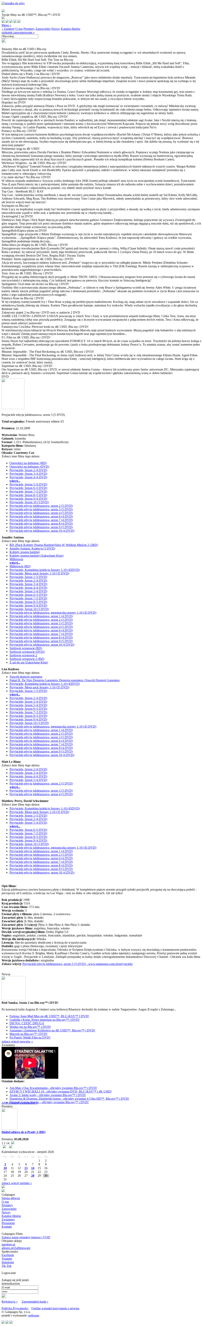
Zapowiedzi (42, 28)
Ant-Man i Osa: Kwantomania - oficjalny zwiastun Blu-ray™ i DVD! (53, 1088)
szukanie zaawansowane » (18, 32)
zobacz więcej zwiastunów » (19, 1102)
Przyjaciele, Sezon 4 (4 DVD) (28, 477)
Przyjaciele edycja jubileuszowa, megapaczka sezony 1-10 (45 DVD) (53, 612)
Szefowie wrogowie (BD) (26, 648)
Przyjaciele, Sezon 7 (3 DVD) (28, 491)
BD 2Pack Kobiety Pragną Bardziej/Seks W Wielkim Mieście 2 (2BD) (54, 545)
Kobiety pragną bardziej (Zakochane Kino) (36, 555)
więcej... (15, 480)
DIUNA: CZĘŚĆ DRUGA (27, 1023)
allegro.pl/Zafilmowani (16, 1248)
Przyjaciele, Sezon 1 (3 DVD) (28, 577)
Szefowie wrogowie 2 (23, 655)
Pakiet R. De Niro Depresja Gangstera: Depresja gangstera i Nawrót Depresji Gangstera (65, 680)
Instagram (8, 1262)
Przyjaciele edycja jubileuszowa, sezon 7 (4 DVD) (41, 520)
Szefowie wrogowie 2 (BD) (27, 659)
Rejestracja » (10, 1301)
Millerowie (16, 559)
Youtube (7, 1258)
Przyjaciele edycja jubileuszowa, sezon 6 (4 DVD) (41, 516)
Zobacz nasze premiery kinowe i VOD (26, 1237)
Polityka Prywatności (15, 1308)
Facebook (8, 1255)
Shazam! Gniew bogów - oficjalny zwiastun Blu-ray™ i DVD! (49, 1102)
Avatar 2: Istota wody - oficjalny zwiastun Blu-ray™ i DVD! (48, 1095)
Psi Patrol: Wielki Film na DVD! (30, 1037)
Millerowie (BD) (20, 566)
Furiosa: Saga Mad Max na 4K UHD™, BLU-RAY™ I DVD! (49, 1016)
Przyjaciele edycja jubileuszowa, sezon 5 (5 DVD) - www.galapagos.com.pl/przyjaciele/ (77, 964)
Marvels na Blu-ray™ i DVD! (28, 1034)
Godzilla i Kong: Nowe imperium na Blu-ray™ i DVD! (44, 1019)
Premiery (29, 28)
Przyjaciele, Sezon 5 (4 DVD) (28, 484)
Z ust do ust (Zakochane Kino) (29, 662)
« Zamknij (8, 28)
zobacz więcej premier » (17, 1183)
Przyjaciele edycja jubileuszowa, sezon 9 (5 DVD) (41, 527)
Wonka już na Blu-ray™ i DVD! (30, 1026)
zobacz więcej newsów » (17, 1041)
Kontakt (7, 1226)
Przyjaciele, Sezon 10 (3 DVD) (29, 502)
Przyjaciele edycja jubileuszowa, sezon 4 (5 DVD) (41, 513)
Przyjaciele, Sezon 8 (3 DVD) (28, 495)
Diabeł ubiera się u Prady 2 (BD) (23, 1132)
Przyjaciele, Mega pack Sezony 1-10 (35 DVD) (39, 573)
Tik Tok (6, 1265)
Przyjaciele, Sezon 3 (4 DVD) (28, 473)
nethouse (33, 1315)
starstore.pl (8, 1244)
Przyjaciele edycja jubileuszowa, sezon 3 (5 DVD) (41, 509)
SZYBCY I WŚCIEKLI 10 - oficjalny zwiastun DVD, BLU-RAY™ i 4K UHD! (61, 1091)
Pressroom (8, 1223)
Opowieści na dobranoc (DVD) (29, 466)
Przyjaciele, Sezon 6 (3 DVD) (28, 488)
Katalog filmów (70, 28)
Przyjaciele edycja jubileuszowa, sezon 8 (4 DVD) (41, 523)
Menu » (6, 25)
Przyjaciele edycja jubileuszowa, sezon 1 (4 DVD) (41, 616)
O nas (19, 28)
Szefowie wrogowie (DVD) (27, 651)
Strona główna (11, 1198)
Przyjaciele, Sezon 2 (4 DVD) (28, 470)
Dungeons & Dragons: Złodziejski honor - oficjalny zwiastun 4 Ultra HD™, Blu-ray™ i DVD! (69, 1098)
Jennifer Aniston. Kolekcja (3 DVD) (32, 548)
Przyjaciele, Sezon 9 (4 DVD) (28, 498)
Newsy (55, 28)
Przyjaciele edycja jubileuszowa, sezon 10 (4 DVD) (42, 530)
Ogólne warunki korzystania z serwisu (55, 1308)
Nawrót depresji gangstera (26, 676)
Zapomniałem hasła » (35, 1301)
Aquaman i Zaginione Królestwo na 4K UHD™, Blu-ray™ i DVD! (52, 1030)
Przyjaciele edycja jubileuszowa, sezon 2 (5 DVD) (41, 505)
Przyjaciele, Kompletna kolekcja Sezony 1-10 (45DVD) (45, 570)
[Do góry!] (13, 3)
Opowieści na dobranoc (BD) (28, 463)
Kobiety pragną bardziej (25, 552)
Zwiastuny (8, 1219)
